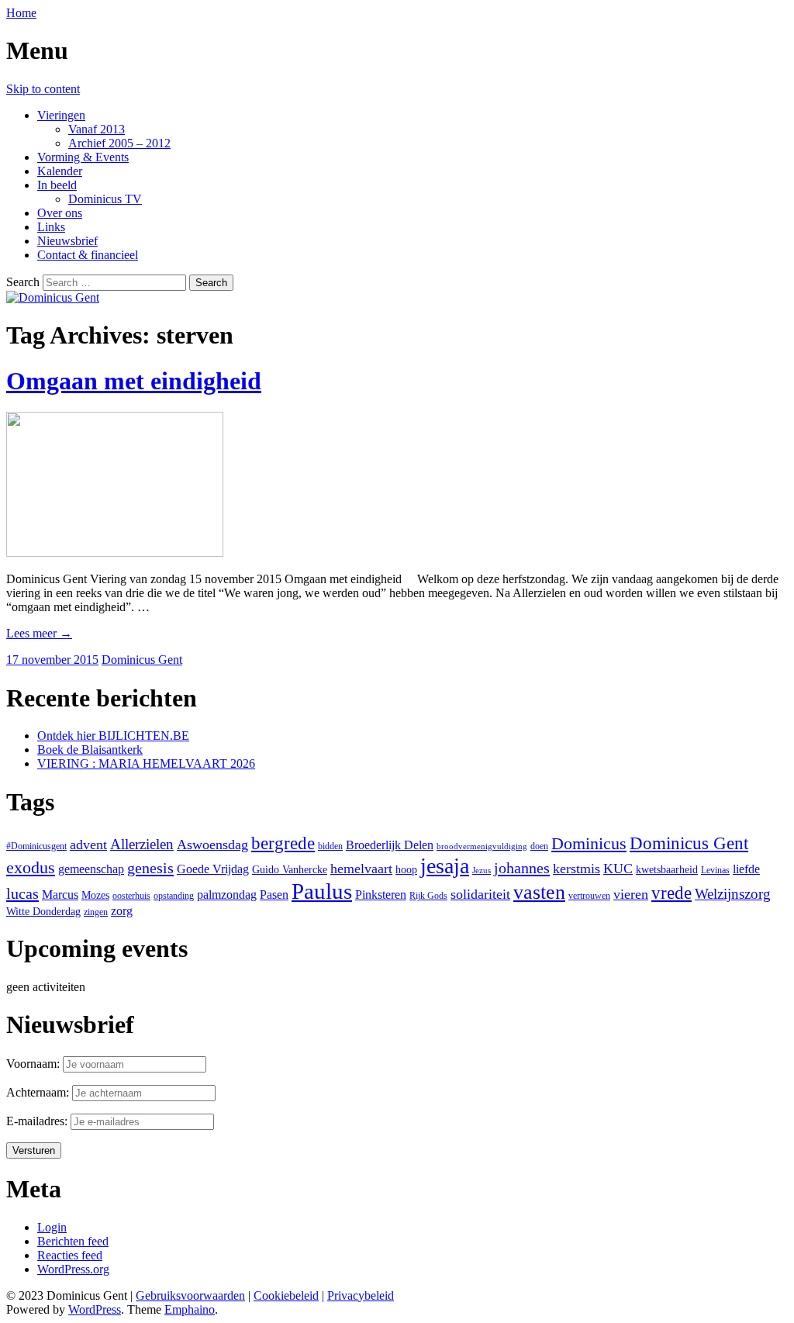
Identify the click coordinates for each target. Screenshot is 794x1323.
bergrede (283, 843)
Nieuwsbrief (67, 240)
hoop (406, 869)
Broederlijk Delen (389, 844)
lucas (22, 893)
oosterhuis (131, 895)
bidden (330, 846)
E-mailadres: (38, 1121)
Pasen (274, 894)
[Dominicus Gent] (52, 297)
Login (52, 1227)
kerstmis (576, 868)
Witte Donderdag (43, 911)
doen (539, 846)
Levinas (715, 870)
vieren (630, 894)
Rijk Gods (428, 895)
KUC (618, 868)
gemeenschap (91, 869)
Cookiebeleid (286, 1295)
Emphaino (189, 1309)
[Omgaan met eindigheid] (114, 552)
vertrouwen (589, 895)
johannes (522, 867)
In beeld (57, 185)
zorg (122, 910)
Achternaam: (37, 1092)
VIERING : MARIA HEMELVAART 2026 (146, 763)
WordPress (94, 1309)
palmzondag (227, 894)
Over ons (59, 212)
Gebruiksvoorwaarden (190, 1295)
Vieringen (61, 115)
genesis (150, 867)
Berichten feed (73, 1241)
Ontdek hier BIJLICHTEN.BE (113, 735)
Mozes (95, 895)
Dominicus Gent (142, 659)
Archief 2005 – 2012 (119, 143)
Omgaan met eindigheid (133, 381)
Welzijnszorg (733, 894)
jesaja (444, 866)
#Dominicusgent (36, 846)
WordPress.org (73, 1269)
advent (88, 844)
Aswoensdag (212, 844)
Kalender (59, 171)
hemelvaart (361, 868)
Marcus (60, 894)
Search (23, 281)
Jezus (481, 870)
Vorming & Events (83, 157)
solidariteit (480, 894)
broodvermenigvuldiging (482, 846)
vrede (671, 893)
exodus (30, 867)
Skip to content (43, 88)
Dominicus (589, 843)
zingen (96, 912)
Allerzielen (142, 844)
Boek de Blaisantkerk (90, 749)
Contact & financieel (87, 254)
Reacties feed (69, 1255)
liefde (746, 869)
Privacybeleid (360, 1295)
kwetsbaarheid (667, 869)
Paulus (322, 891)
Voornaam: (33, 1063)
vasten (539, 892)
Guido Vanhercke (289, 869)
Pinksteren (380, 894)
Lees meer (39, 633)
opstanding (174, 895)
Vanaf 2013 (96, 129)
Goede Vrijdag (213, 869)
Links (51, 226)
